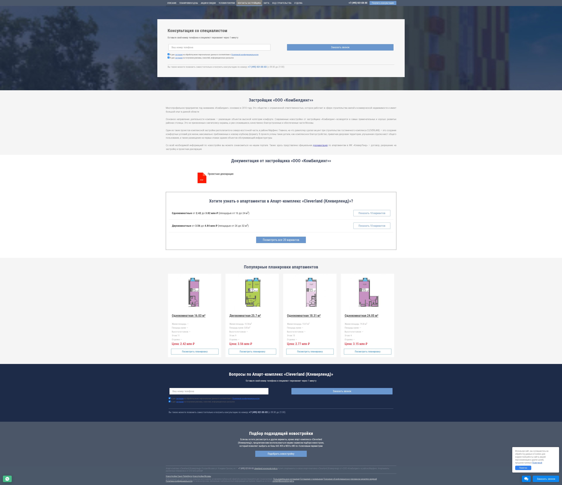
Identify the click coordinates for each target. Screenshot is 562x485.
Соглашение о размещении (311, 479)
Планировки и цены (188, 3)
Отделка (298, 3)
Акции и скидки (208, 3)
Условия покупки (227, 3)
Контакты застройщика (249, 3)
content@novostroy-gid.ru (283, 481)
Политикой (537, 462)
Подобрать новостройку (281, 453)
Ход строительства (281, 3)
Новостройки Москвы (202, 476)
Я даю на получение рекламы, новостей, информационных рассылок (202, 58)
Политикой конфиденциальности (244, 54)
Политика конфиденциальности (179, 481)
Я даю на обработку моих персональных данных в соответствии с (214, 54)
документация (320, 145)
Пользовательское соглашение (286, 479)
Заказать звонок (340, 47)
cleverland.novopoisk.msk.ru (265, 468)
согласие (179, 54)
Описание (172, 3)
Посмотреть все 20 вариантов (281, 240)
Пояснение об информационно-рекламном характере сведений (350, 479)
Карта (266, 3)
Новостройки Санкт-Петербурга (179, 476)
